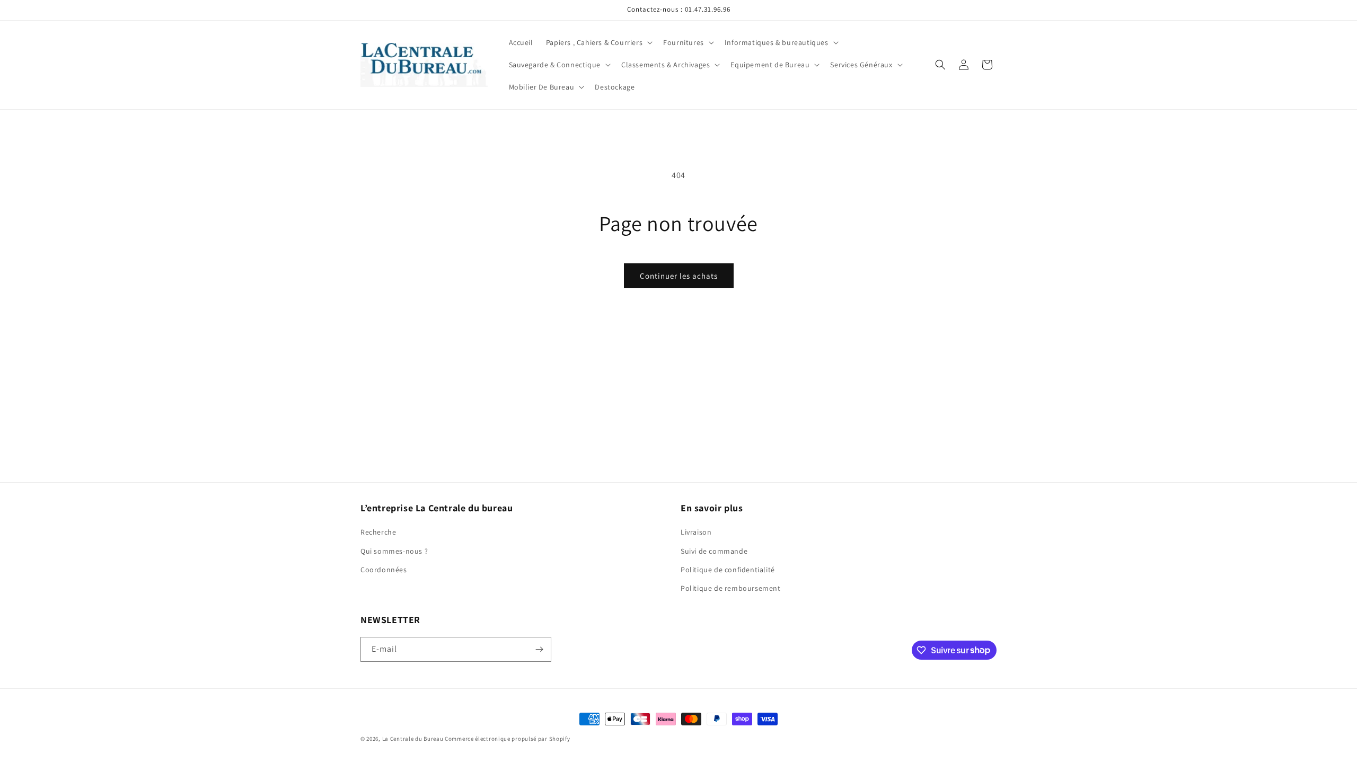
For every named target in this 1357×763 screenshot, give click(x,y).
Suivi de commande (714, 551)
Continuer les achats (679, 276)
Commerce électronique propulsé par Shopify (507, 738)
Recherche (378, 532)
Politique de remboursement (731, 588)
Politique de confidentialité (728, 569)
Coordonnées (383, 569)
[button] (598, 42)
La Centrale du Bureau (413, 738)
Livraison (696, 532)
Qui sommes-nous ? (394, 551)
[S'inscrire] (539, 649)
